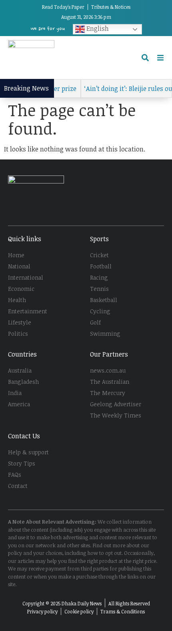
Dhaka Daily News (82, 603)
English (97, 28)
